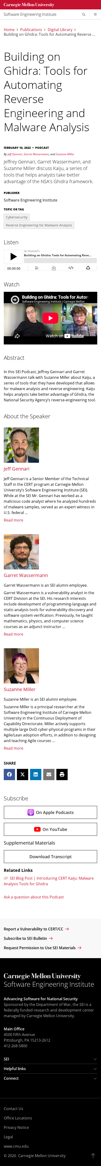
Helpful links (15, 1068)
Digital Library (60, 29)
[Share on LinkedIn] (35, 774)
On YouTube (55, 829)
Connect (11, 1078)
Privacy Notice (16, 1127)
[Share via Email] (48, 774)
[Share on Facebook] (9, 774)
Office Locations (18, 1118)
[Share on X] (22, 774)
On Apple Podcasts (55, 812)
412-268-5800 (15, 1045)
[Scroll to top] (94, 1155)
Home (9, 29)
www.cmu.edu (16, 1146)
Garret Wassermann (36, 154)
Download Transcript (50, 856)
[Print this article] (62, 774)
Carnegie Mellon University (42, 1155)
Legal (8, 1136)
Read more (13, 520)
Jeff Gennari (15, 154)
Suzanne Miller (65, 154)
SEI (6, 1059)
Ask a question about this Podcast (34, 897)
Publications (31, 29)
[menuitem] (32, 14)
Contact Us (13, 1108)
